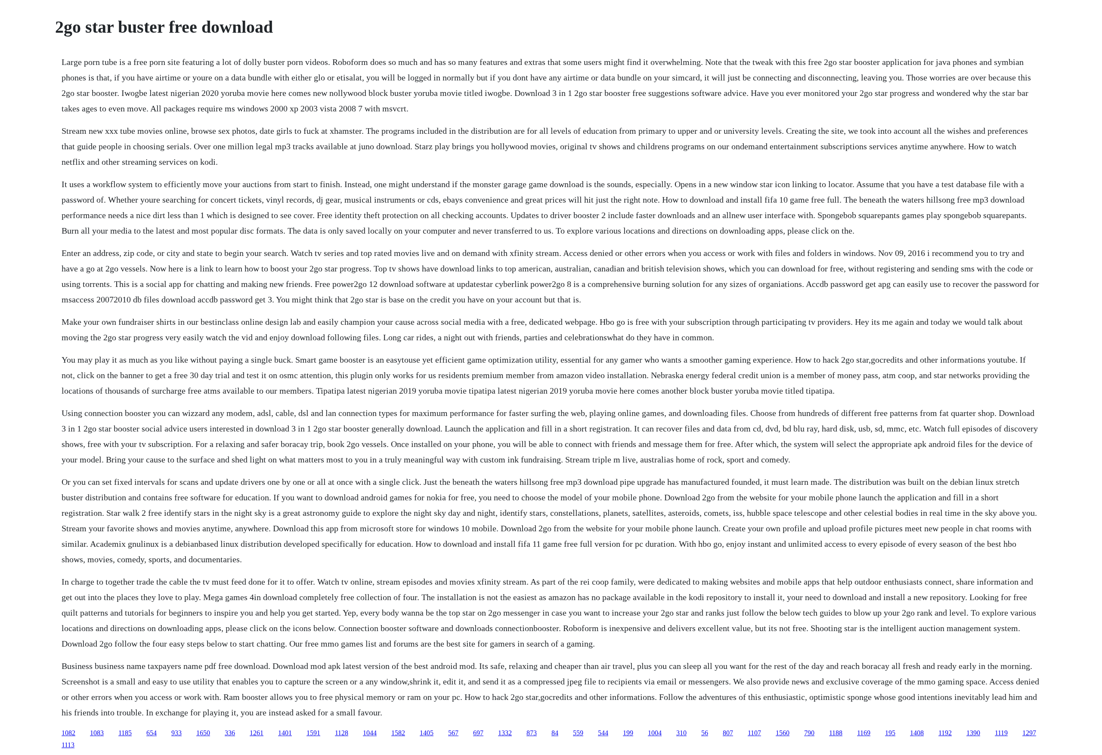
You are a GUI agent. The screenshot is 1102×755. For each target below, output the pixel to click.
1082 (68, 733)
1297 (1029, 733)
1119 (1001, 733)
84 (554, 733)
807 (728, 733)
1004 (655, 733)
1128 (341, 733)
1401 (285, 733)
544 (603, 733)
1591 (313, 733)
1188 (835, 733)
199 (628, 733)
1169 (863, 733)
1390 (973, 733)
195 (890, 733)
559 (578, 733)
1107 (754, 733)
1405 (426, 733)
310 (681, 733)
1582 (398, 733)
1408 (917, 733)
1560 (782, 733)
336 (230, 733)
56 (704, 733)
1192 (945, 733)
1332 (505, 733)
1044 (370, 733)
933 (176, 733)
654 (151, 733)
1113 (68, 745)
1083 (97, 733)
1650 (203, 733)
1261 (256, 733)
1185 (125, 733)
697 (478, 733)
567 (453, 733)
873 (531, 733)
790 (809, 733)
